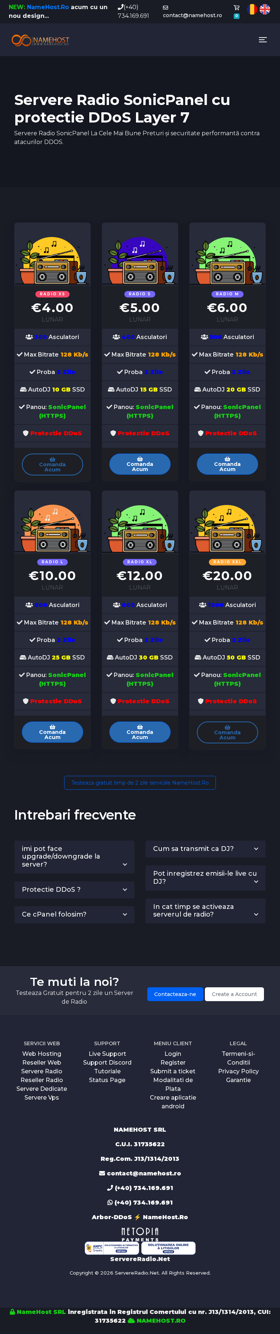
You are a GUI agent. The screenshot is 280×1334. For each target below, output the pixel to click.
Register (173, 1062)
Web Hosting (41, 1053)
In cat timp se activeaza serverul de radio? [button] (193, 911)
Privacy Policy (238, 1071)
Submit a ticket (172, 1071)
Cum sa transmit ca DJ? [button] (193, 849)
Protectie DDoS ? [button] (51, 890)
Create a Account (234, 994)
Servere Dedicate (41, 1088)
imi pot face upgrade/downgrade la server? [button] (61, 856)
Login (172, 1053)
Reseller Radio (41, 1080)
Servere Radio (41, 1071)
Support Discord (107, 1062)
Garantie (238, 1080)
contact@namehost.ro (192, 15)
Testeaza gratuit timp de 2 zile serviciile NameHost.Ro (140, 782)
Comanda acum (52, 467)
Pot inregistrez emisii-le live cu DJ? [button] (205, 878)
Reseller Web (41, 1062)
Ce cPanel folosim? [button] (54, 914)
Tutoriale (107, 1071)
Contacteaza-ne (175, 994)
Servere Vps (41, 1097)
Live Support (107, 1053)
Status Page (107, 1080)
